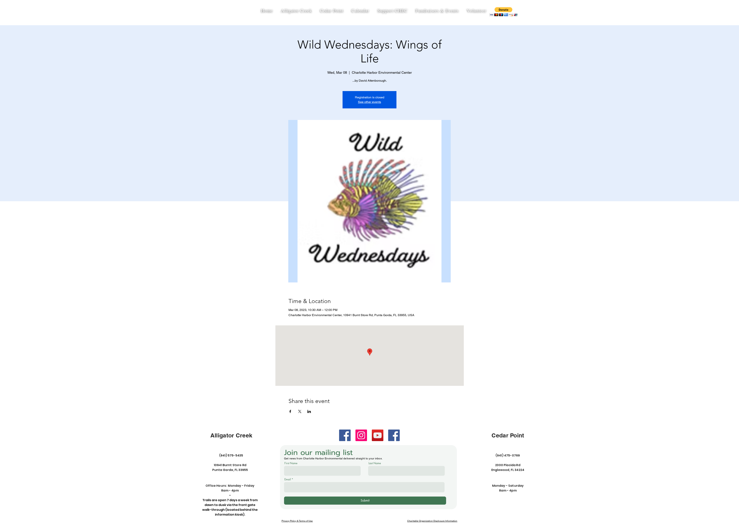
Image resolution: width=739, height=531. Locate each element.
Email (287, 479)
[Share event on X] (300, 411)
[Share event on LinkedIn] (309, 411)
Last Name (375, 463)
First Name (290, 463)
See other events (369, 102)
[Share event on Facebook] (290, 411)
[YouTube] (377, 435)
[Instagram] (361, 435)
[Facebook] (345, 435)
